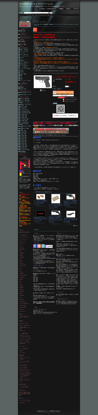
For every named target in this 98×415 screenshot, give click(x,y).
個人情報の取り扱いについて (42, 411)
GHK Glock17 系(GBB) (24, 149)
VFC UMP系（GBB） (24, 115)
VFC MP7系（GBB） (24, 114)
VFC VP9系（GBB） (24, 120)
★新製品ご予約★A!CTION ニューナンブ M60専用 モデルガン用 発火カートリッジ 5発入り (40, 219)
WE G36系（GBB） (23, 138)
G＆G (21, 267)
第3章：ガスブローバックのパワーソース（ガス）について (25, 380)
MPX (46, 15)
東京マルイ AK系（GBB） (25, 100)
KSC (20, 283)
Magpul (21, 289)
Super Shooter (23, 305)
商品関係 (21, 320)
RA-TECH (21, 299)
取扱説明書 (21, 355)
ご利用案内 (61, 8)
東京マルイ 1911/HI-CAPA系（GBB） (25, 105)
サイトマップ (76, 8)
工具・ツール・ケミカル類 (25, 80)
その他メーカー (23, 311)
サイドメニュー (22, 345)
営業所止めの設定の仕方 (24, 336)
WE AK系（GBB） (23, 133)
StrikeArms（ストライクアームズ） (36, 4)
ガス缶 (21, 77)
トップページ (35, 20)
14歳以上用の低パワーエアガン (25, 95)
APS (20, 251)
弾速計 (21, 78)
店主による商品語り (23, 365)
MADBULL (21, 287)
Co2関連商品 (22, 41)
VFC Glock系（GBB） (24, 122)
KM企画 (21, 279)
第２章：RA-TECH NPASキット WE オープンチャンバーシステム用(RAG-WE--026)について (25, 375)
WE (38, 15)
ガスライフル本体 (23, 48)
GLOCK (36, 15)
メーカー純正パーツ (24, 83)
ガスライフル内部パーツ (24, 62)
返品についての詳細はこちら (70, 97)
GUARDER (21, 273)
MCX (48, 15)
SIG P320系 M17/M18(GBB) (23, 152)
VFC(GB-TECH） (23, 307)
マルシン (21, 245)
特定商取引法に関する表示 (55, 411)
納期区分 (21, 314)
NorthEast (22, 291)
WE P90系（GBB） (23, 140)
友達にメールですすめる (70, 101)
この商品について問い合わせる (71, 99)
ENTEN (21, 261)
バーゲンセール (23, 34)
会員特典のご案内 (22, 384)
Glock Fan (22, 402)
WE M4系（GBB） (23, 130)
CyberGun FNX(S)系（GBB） (24, 124)
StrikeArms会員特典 (24, 386)
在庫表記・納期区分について (25, 317)
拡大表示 (44, 90)
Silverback (22, 301)
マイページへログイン (51, 8)
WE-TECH (21, 309)
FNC (30, 15)
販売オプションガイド (24, 323)
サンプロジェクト (23, 239)
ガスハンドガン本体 (24, 51)
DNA (20, 259)
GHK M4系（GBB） (23, 143)
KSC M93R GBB (23, 108)
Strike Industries (24, 303)
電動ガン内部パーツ (24, 63)
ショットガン (22, 52)
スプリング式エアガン (24, 54)
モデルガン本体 (43, 21)
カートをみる (41, 8)
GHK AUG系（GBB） (24, 144)
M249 (44, 15)
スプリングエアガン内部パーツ (25, 69)
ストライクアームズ (24, 237)
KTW (20, 281)
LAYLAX (21, 285)
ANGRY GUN (22, 249)
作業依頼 (21, 87)
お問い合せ (68, 8)
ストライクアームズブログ (25, 400)
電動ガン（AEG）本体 (24, 49)
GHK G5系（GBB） (23, 148)
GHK (41, 15)
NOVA (21, 293)
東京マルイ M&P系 (23, 106)
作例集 (21, 350)
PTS (20, 297)
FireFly (21, 263)
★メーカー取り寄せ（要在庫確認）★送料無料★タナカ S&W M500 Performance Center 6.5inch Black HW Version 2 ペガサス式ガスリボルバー (56, 219)
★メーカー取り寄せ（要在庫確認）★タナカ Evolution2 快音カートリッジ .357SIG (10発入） (41, 202)
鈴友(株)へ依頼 (23, 88)
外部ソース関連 (23, 44)
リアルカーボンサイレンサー (25, 37)
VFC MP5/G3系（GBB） (24, 119)
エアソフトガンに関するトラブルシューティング (25, 362)
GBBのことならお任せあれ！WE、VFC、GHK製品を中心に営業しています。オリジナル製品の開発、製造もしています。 (42, 6)
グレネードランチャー (24, 56)
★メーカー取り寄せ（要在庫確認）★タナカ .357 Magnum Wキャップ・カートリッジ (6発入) (56, 206)
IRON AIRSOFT (23, 265)
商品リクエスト (23, 330)
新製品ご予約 (22, 30)
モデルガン (22, 57)
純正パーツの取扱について (25, 325)
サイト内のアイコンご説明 (25, 338)
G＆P (21, 269)
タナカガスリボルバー (24, 109)
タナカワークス (23, 241)
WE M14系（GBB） (23, 132)
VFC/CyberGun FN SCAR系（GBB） (25, 126)
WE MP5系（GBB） (23, 137)
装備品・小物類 (23, 74)
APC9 (51, 15)
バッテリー (22, 72)
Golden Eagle (23, 275)
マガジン (21, 59)
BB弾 (21, 75)
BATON (21, 255)
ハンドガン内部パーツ (24, 67)
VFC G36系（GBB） (24, 117)
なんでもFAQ (22, 352)
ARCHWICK (22, 253)
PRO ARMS (22, 295)
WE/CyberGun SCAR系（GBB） (24, 129)
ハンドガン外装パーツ (24, 65)
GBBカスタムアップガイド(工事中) (25, 358)
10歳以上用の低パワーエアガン (25, 93)
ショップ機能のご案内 (23, 333)
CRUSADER (22, 257)
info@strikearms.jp (48, 313)
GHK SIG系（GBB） (24, 146)
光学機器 (21, 70)
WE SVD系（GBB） (23, 135)
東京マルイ (22, 243)
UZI (27, 15)
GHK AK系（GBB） (23, 141)
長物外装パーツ (23, 60)
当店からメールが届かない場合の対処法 (25, 343)
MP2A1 (32, 15)
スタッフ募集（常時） (24, 348)
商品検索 (21, 12)
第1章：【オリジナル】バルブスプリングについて (25, 370)
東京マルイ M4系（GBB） (25, 98)
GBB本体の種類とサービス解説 (25, 328)
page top (76, 225)
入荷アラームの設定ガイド (25, 340)
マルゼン (21, 247)
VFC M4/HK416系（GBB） (25, 111)
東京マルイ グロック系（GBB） (24, 102)
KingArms (22, 277)
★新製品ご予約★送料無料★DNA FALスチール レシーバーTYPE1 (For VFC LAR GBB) (70, 220)
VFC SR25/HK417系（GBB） (25, 112)
